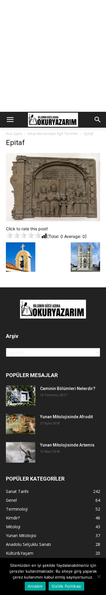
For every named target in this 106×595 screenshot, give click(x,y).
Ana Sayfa (14, 133)
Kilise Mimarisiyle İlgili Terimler (53, 133)
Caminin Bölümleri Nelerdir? (67, 388)
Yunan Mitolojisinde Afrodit (66, 416)
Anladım (35, 586)
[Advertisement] (53, 56)
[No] (99, 576)
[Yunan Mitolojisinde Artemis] (20, 452)
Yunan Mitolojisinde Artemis (67, 445)
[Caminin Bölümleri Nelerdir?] (20, 396)
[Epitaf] (53, 219)
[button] (10, 120)
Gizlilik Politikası (67, 586)
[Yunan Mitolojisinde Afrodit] (20, 424)
